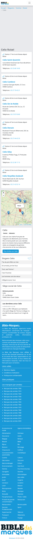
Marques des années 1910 (12, 391)
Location (20, 483)
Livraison (5, 483)
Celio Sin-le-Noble (10, 104)
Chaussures (6, 450)
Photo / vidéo (22, 497)
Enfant (20, 463)
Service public (22, 504)
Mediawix (12, 538)
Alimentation (6, 433)
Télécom (20, 512)
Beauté (4, 442)
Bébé (19, 442)
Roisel (25, 8)
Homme (20, 472)
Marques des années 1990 (12, 413)
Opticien (20, 494)
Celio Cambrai (9, 82)
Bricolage (21, 447)
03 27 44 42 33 (15, 138)
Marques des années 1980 (12, 410)
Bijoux (4, 444)
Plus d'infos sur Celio (11, 251)
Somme (18, 8)
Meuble (20, 488)
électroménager (7, 463)
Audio (19, 436)
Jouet (4, 480)
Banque (20, 439)
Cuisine (4, 458)
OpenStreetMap (28, 224)
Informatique (22, 474)
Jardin (4, 477)
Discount (21, 460)
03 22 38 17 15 (15, 162)
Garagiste (5, 472)
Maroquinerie (6, 488)
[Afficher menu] (29, 3)
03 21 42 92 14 (15, 184)
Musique (20, 491)
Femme (4, 469)
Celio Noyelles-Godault (13, 176)
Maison (20, 486)
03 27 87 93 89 (15, 114)
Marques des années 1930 (12, 397)
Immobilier (5, 474)
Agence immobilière (24, 428)
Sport (19, 507)
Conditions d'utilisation (11, 373)
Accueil (3, 8)
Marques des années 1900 (12, 388)
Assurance (5, 436)
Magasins (11, 8)
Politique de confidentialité (13, 375)
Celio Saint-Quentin (11, 60)
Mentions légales (9, 370)
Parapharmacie (7, 497)
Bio (19, 444)
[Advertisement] (16, 30)
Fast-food (21, 466)
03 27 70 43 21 (15, 90)
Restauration (6, 504)
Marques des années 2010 (12, 418)
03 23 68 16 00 (15, 68)
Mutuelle (5, 494)
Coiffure (20, 450)
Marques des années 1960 (12, 405)
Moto (4, 491)
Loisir (4, 486)
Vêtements (21, 515)
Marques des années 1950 (12, 402)
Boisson (4, 447)
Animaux (20, 433)
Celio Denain (8, 128)
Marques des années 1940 (12, 399)
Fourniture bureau (24, 469)
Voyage (20, 518)
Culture (20, 458)
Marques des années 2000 (12, 416)
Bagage (4, 439)
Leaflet (20, 224)
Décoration (6, 460)
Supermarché (6, 512)
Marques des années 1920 (12, 394)
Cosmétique (22, 453)
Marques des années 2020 (12, 421)
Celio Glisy (7, 152)
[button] (22, 213)
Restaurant (21, 500)
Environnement (7, 466)
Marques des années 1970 (12, 407)
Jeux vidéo (21, 477)
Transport (5, 515)
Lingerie (20, 480)
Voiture (4, 518)
